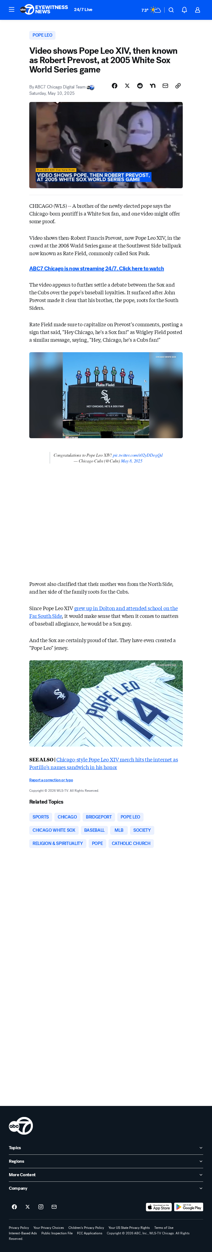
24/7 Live (83, 9)
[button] (11, 9)
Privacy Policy (19, 1227)
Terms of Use (163, 1227)
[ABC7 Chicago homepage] (44, 10)
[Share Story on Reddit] (140, 85)
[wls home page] (21, 1126)
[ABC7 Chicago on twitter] (27, 1207)
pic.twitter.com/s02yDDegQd (138, 455)
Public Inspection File (57, 1233)
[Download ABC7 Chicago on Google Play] (188, 1207)
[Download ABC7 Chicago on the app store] (159, 1207)
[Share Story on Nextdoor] (152, 85)
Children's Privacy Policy (86, 1227)
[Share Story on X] (127, 85)
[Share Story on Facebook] (114, 85)
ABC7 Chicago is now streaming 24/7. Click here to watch (96, 268)
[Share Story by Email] (165, 85)
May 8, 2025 (131, 461)
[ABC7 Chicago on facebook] (14, 1207)
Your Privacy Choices (48, 1227)
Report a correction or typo (51, 780)
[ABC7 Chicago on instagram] (40, 1207)
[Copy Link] (178, 85)
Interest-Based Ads (23, 1233)
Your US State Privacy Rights (129, 1227)
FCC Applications (89, 1233)
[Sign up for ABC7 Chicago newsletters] (54, 1207)
